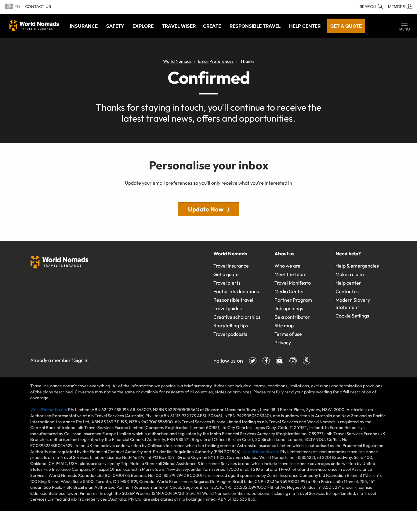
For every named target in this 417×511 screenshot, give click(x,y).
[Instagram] (293, 360)
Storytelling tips (230, 325)
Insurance (84, 26)
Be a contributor (292, 317)
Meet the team (290, 274)
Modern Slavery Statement (352, 303)
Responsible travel (233, 300)
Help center (348, 283)
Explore (143, 26)
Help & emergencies (357, 266)
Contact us (38, 6)
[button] (404, 26)
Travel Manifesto (292, 283)
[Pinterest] (306, 360)
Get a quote (346, 26)
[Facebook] (266, 360)
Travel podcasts (230, 334)
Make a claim (349, 274)
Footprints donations (236, 291)
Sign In (81, 360)
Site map (284, 325)
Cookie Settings (352, 316)
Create (212, 26)
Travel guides (227, 308)
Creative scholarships (236, 317)
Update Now (205, 209)
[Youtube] (279, 360)
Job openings (288, 308)
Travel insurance (231, 266)
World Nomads (34, 25)
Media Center (289, 291)
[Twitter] (252, 360)
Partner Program (293, 300)
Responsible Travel (255, 26)
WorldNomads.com (48, 409)
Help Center (305, 26)
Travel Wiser (179, 26)
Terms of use (288, 334)
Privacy (282, 342)
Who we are (287, 266)
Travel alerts (227, 283)
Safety (115, 26)
